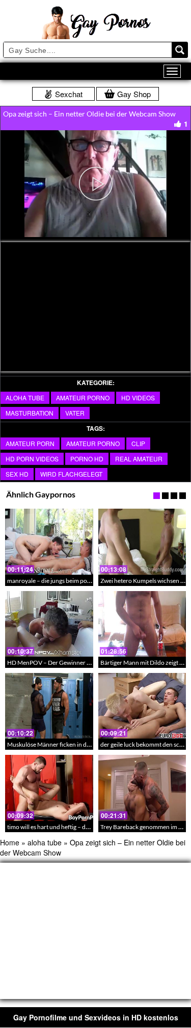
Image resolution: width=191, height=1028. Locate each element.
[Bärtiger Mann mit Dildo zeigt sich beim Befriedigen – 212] (142, 624)
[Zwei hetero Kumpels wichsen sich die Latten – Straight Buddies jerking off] (142, 541)
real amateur (138, 458)
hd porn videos (32, 458)
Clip (138, 443)
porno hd (86, 458)
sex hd (17, 473)
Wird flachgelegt (71, 473)
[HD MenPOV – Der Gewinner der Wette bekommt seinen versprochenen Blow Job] (49, 624)
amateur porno (83, 397)
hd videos (138, 397)
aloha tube (25, 397)
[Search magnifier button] (180, 50)
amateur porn (30, 443)
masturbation (29, 412)
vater (75, 412)
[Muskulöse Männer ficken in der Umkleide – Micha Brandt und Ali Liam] (49, 706)
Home (9, 842)
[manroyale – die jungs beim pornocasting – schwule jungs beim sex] (49, 541)
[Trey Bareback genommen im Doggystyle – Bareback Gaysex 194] (142, 787)
